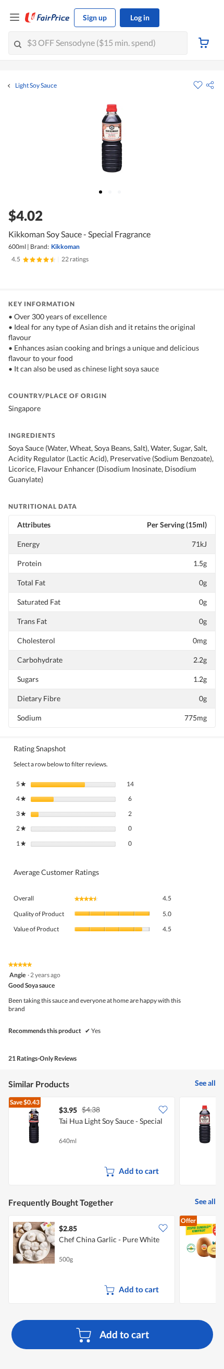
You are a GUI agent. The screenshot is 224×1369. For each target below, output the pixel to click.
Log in (140, 17)
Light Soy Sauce (36, 85)
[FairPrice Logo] (47, 17)
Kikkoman (65, 246)
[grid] (112, 1142)
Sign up (95, 17)
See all (205, 1082)
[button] (210, 85)
